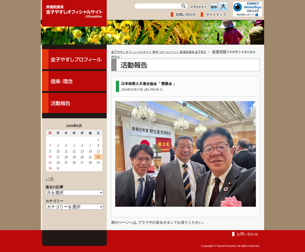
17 (58, 156)
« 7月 (50, 179)
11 (66, 151)
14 (90, 151)
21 (90, 156)
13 (82, 151)
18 (66, 156)
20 (82, 156)
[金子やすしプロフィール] (74, 59)
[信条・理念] (74, 81)
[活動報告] (74, 103)
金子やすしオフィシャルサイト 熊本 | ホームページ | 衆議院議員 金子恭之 (159, 52)
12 (74, 151)
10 (58, 151)
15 (98, 151)
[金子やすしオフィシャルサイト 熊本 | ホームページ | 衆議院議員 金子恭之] (74, 10)
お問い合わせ (247, 234)
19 (74, 156)
